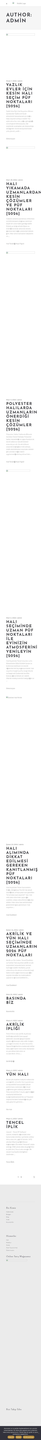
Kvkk (7, 1219)
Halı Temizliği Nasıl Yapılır (15, 244)
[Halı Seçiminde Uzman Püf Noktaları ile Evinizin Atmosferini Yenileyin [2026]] (18, 541)
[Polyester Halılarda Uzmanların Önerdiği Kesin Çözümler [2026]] (20, 323)
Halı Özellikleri (11, 915)
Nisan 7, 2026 (11, 81)
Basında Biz (10, 1011)
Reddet (18, 1437)
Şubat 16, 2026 (12, 930)
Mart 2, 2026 (11, 618)
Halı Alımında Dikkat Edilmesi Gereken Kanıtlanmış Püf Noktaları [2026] (22, 866)
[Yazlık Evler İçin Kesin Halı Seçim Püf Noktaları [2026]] (20, 54)
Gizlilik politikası (28, 1437)
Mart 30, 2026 (11, 180)
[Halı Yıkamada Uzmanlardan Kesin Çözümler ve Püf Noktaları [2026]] (20, 161)
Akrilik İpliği (10, 1061)
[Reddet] (39, 1433)
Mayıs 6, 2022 (11, 1020)
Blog (7, 1217)
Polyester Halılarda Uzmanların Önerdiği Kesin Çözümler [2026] (21, 416)
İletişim (8, 1214)
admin (20, 81)
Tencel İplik (10, 1162)
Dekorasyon (10, 139)
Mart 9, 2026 (11, 400)
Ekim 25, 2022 (11, 994)
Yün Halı (17, 1075)
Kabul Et (11, 1437)
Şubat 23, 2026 (12, 844)
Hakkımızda (9, 1212)
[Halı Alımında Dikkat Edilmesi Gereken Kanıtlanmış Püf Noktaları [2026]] (20, 768)
